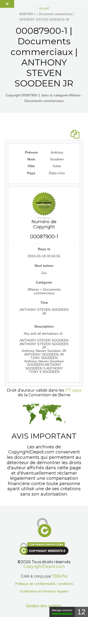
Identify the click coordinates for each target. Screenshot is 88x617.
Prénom (31, 152)
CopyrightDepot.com (44, 566)
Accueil (44, 8)
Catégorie (44, 282)
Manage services (62, 610)
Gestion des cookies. (44, 606)
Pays (31, 173)
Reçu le (44, 249)
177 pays (73, 390)
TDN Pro (59, 576)
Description (44, 326)
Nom (31, 159)
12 (81, 612)
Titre (44, 302)
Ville (31, 166)
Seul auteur (44, 265)
